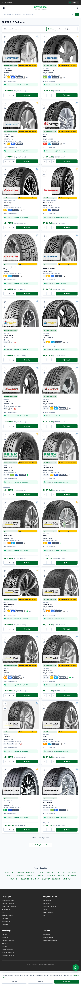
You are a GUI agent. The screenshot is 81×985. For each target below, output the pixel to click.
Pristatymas (46, 903)
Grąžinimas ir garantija (49, 906)
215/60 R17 (41, 872)
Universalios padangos (9, 906)
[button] (27, 65)
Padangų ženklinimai (8, 952)
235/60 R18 (20, 875)
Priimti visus (66, 982)
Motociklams (6, 921)
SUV (3, 912)
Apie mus (4, 935)
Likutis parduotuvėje (10, 81)
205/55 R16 (9, 872)
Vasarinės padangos (8, 900)
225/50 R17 (30, 875)
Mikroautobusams (7, 915)
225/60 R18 (25, 879)
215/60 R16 (51, 875)
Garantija (45, 909)
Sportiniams (5, 918)
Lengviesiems (6, 909)
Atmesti (14, 982)
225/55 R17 (9, 875)
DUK (44, 915)
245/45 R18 (35, 879)
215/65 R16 (20, 872)
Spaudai (4, 946)
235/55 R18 (41, 875)
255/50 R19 (61, 875)
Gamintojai (5, 943)
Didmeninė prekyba (8, 940)
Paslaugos (5, 938)
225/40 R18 (67, 879)
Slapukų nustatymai (8, 955)
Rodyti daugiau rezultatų (40, 845)
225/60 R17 (46, 879)
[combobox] (36, 14)
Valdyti (40, 982)
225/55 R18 (56, 879)
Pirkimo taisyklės (48, 912)
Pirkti (28, 95)
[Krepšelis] (77, 8)
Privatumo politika (7, 949)
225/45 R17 (30, 872)
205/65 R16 (14, 879)
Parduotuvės (47, 935)
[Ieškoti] (77, 14)
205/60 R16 (61, 872)
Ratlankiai (5, 924)
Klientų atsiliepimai (49, 938)
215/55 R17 (72, 875)
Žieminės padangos (8, 903)
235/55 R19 (51, 872)
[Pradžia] (40, 8)
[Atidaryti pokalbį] (76, 967)
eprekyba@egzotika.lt (50, 940)
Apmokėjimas (47, 900)
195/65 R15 (72, 872)
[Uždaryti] (72, 14)
